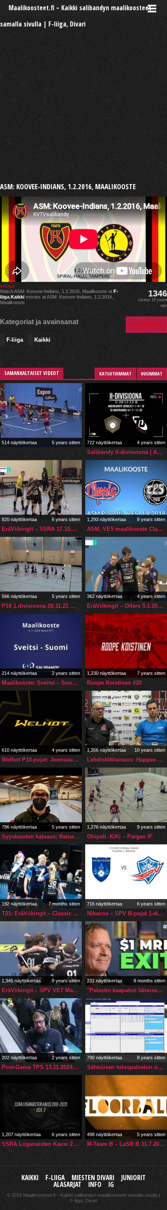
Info (94, 1184)
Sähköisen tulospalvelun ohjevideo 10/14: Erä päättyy (127, 1067)
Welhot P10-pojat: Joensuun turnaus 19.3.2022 (42, 759)
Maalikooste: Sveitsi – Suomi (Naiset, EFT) (42, 683)
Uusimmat (151, 373)
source (7, 285)
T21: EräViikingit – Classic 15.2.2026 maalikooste (42, 913)
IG (111, 1184)
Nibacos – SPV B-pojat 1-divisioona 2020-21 (127, 913)
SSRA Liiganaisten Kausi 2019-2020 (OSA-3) (42, 1144)
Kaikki (17, 296)
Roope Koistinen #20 (114, 683)
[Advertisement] (83, 96)
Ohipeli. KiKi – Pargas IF (119, 836)
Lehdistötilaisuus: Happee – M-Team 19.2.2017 (127, 759)
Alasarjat (67, 1184)
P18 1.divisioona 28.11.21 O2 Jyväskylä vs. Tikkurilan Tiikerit (42, 606)
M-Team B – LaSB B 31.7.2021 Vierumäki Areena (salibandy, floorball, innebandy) (127, 1144)
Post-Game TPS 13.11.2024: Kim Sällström (42, 1067)
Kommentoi (146, 324)
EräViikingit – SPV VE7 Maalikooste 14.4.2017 (42, 990)
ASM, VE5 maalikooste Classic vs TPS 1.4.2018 (127, 529)
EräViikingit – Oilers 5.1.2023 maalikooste (127, 606)
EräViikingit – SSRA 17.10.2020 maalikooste (42, 529)
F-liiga (14, 340)
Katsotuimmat (115, 373)
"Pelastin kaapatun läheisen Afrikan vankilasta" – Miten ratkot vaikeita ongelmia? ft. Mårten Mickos (127, 990)
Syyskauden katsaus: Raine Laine (42, 836)
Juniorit (133, 1177)
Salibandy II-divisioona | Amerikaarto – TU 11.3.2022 (127, 452)
